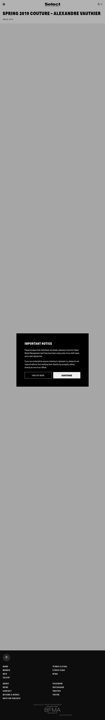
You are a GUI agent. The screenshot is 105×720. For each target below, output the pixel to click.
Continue (66, 375)
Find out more (38, 375)
